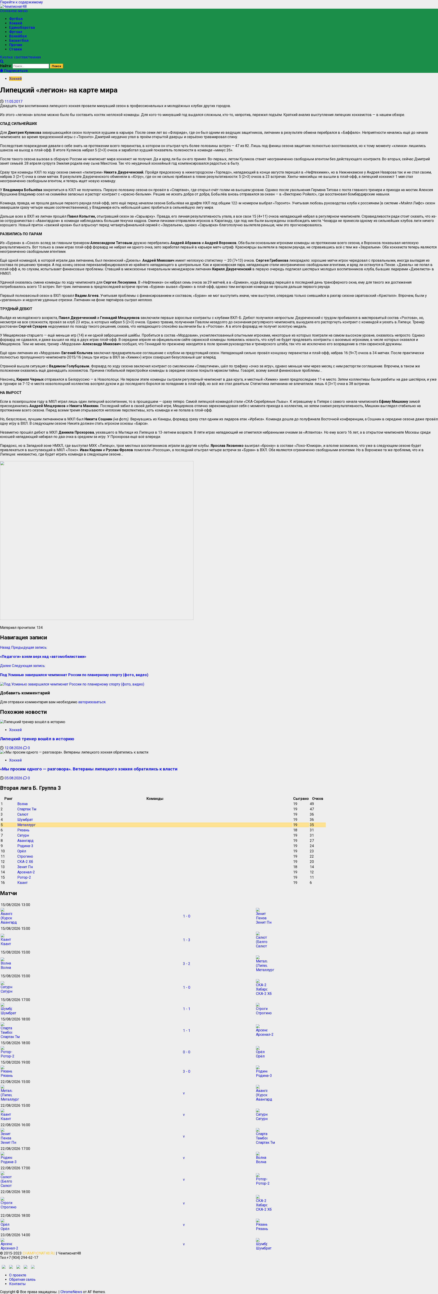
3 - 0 (186, 1071)
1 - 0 (186, 916)
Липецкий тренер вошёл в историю (37, 738)
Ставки (15, 49)
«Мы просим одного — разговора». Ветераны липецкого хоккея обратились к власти (88, 769)
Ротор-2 (24, 877)
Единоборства (22, 27)
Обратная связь (22, 1279)
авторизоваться (91, 702)
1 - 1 (186, 1009)
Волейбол (18, 36)
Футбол (16, 19)
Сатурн (23, 835)
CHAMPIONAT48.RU (39, 1253)
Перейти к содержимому (21, 2)
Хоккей (15, 23)
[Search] (2, 61)
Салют (22, 814)
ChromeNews (71, 1292)
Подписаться (15, 71)
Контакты (17, 1284)
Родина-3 (25, 846)
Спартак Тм (26, 809)
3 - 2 (186, 964)
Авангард (25, 840)
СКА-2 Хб (25, 861)
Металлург (26, 825)
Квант (22, 882)
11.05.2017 (13, 101)
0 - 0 (186, 1052)
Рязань (23, 830)
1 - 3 (186, 940)
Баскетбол (19, 40)
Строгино (25, 856)
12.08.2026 (14, 748)
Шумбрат (25, 819)
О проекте (17, 1275)
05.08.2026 (14, 778)
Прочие (15, 45)
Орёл (21, 851)
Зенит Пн (25, 867)
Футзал (15, 32)
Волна (22, 804)
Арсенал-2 (26, 872)
